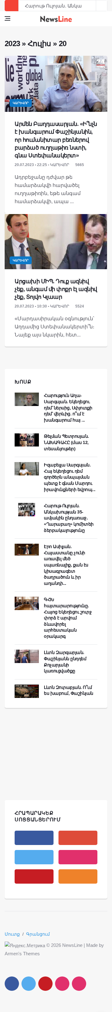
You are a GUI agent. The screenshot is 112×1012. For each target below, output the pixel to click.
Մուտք (12, 934)
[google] (77, 838)
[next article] (90, 5)
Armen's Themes (22, 953)
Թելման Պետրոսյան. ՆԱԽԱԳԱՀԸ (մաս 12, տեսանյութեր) (66, 442)
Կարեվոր (21, 103)
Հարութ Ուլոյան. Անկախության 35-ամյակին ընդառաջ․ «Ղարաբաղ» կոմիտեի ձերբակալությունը (69, 517)
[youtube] (34, 876)
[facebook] (34, 838)
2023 (12, 43)
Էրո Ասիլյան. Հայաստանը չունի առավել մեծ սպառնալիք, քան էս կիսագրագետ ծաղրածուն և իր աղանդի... (66, 565)
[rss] (77, 876)
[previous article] (101, 5)
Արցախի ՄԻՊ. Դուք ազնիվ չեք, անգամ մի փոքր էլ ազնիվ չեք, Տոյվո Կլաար (56, 289)
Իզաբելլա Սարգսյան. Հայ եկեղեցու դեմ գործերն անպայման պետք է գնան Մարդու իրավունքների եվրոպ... (70, 477)
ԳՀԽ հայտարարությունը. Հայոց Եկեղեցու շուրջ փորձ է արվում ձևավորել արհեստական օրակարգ (67, 618)
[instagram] (77, 857)
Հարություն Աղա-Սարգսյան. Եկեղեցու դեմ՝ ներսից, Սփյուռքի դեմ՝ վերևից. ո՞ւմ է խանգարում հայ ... (68, 407)
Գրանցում (38, 934)
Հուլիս (39, 43)
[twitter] (34, 857)
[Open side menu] (7, 18)
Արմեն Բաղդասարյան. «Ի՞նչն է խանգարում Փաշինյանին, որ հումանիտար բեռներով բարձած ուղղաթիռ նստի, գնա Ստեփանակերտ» (56, 140)
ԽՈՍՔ (23, 381)
